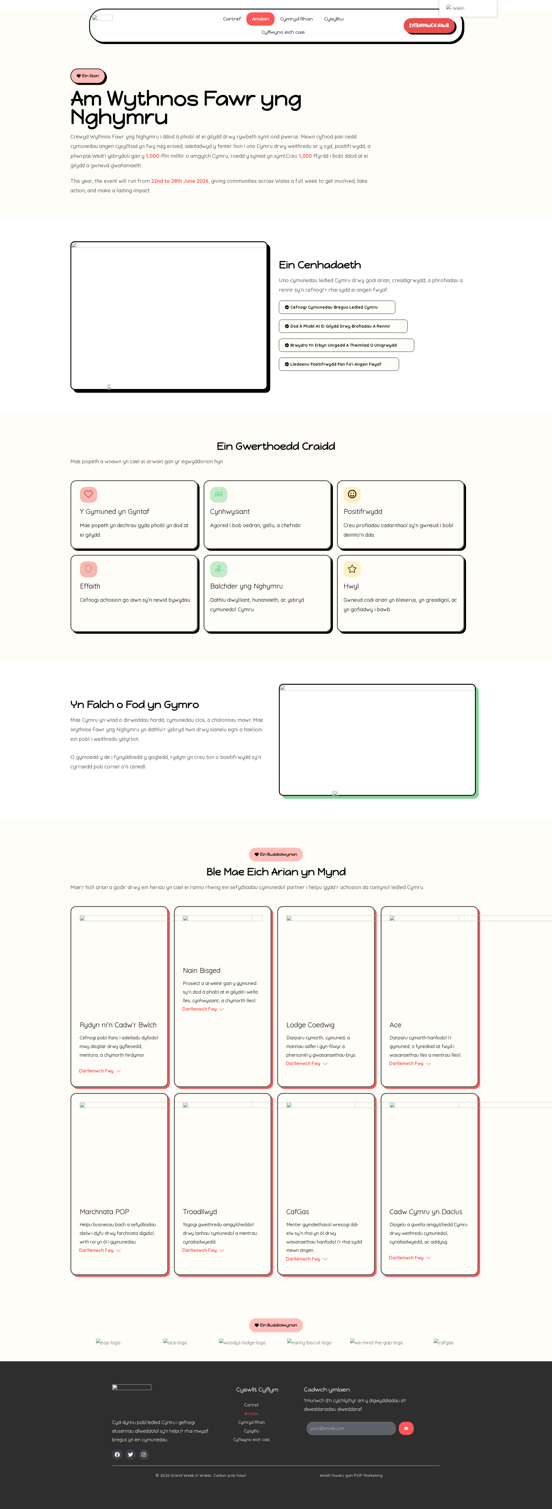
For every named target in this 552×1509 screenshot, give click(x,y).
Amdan (260, 19)
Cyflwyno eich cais (283, 32)
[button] (276, 1325)
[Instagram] (144, 1454)
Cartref (232, 19)
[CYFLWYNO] (406, 1428)
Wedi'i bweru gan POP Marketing (351, 1475)
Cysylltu (334, 19)
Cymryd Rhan (296, 19)
